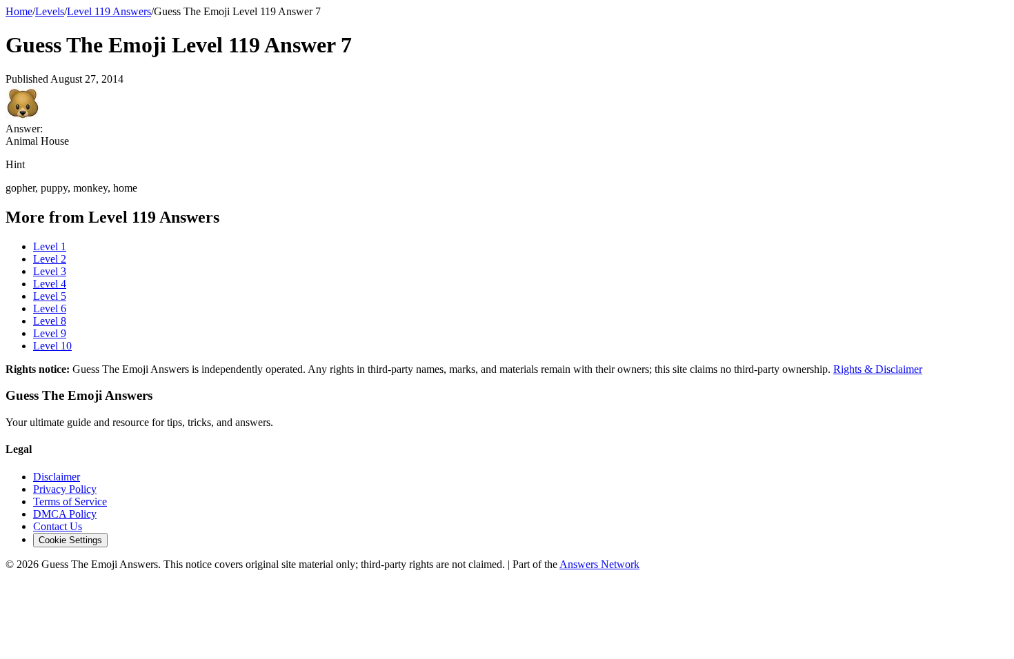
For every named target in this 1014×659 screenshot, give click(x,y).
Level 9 (49, 333)
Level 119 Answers (109, 11)
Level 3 (49, 271)
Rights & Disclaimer (877, 369)
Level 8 (49, 321)
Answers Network (599, 564)
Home (19, 11)
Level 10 (52, 346)
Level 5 (49, 296)
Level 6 (49, 308)
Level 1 (49, 246)
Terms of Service (70, 501)
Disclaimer (56, 477)
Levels (49, 11)
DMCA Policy (65, 514)
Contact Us (57, 526)
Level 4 (49, 284)
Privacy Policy (65, 489)
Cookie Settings (70, 540)
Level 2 (49, 259)
